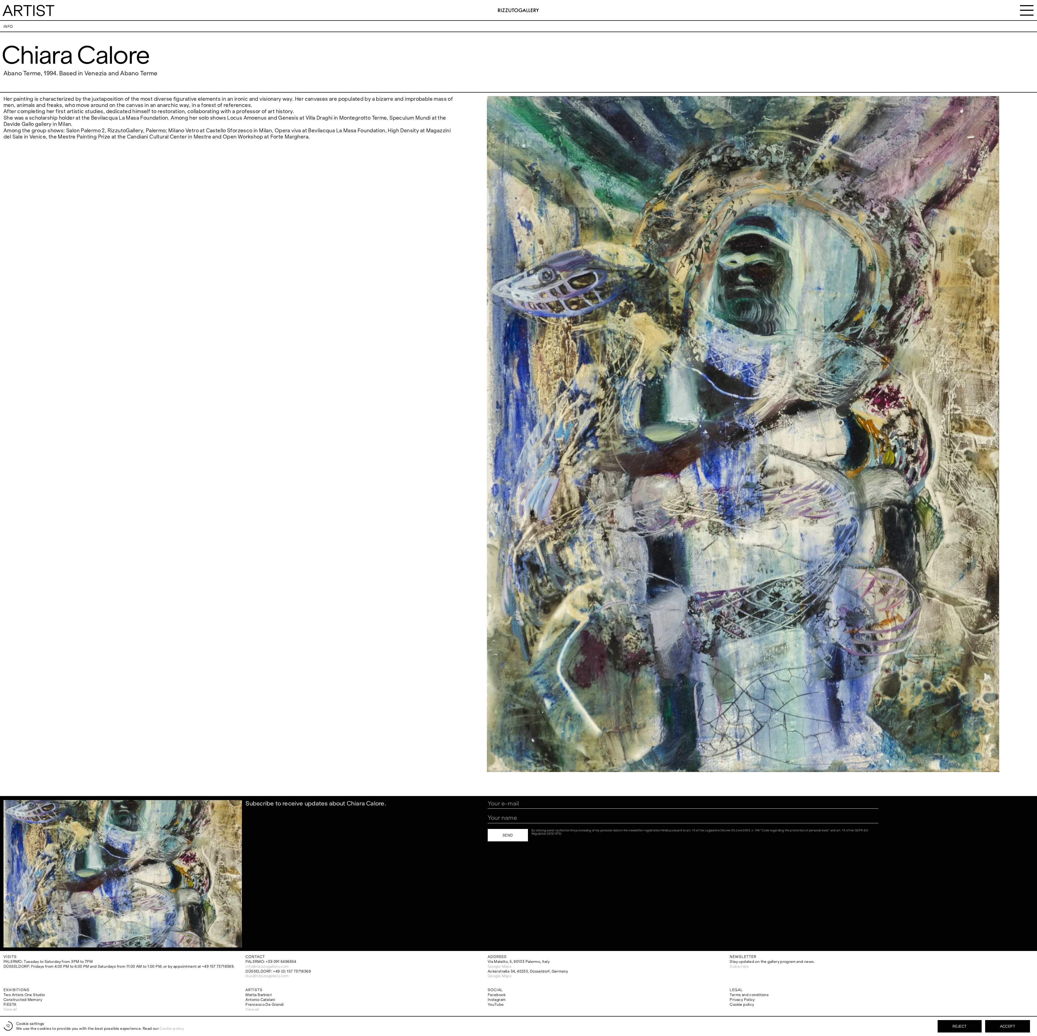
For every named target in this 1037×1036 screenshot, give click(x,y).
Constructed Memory (23, 999)
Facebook (497, 995)
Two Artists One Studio (24, 995)
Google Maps (499, 966)
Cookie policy (742, 1004)
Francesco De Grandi (264, 1004)
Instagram (497, 999)
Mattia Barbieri (258, 995)
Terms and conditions (749, 995)
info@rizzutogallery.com (267, 966)
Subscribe (739, 966)
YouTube (496, 1004)
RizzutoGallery (518, 10)
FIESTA (10, 1004)
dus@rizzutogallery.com (267, 976)
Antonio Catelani (260, 999)
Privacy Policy (742, 999)
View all (10, 1009)
